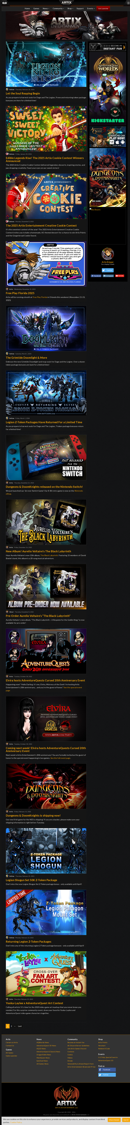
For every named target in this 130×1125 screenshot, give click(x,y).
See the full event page (60, 758)
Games (36, 8)
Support (80, 8)
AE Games (9, 1053)
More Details (114, 1120)
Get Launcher (103, 8)
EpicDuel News (42, 1061)
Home (27, 8)
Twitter (109, 270)
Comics (70, 1055)
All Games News (42, 1064)
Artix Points (102, 1042)
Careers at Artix (12, 1042)
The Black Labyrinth (49, 555)
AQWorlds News (43, 1042)
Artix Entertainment (79, 1115)
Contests (70, 1052)
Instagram (109, 276)
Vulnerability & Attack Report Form (80, 1064)
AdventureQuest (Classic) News (48, 1052)
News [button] (45, 8)
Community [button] (58, 8)
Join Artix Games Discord (76, 1049)
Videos (70, 1058)
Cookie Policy (16, 1122)
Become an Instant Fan (75, 1042)
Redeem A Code (104, 1049)
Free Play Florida (40, 297)
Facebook (97, 276)
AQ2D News (41, 1049)
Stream (70, 1061)
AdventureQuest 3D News (46, 1046)
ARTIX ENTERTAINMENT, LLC (66, 1108)
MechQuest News (43, 1058)
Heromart (102, 1046)
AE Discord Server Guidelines (78, 1046)
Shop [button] (69, 8)
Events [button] (90, 8)
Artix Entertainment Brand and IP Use (81, 1067)
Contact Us (10, 1046)
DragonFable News (44, 1055)
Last (20, 1026)
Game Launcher (11, 1056)
